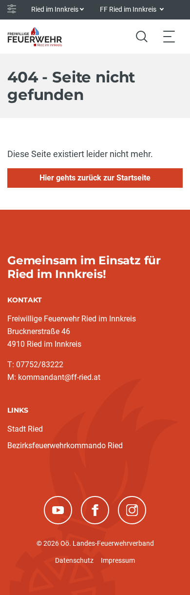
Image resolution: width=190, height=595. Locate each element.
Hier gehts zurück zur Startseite (95, 177)
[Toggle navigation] (169, 36)
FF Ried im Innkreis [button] (129, 9)
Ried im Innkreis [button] (54, 9)
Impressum (118, 560)
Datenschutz (74, 560)
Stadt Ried (25, 429)
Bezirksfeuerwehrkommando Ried (65, 445)
